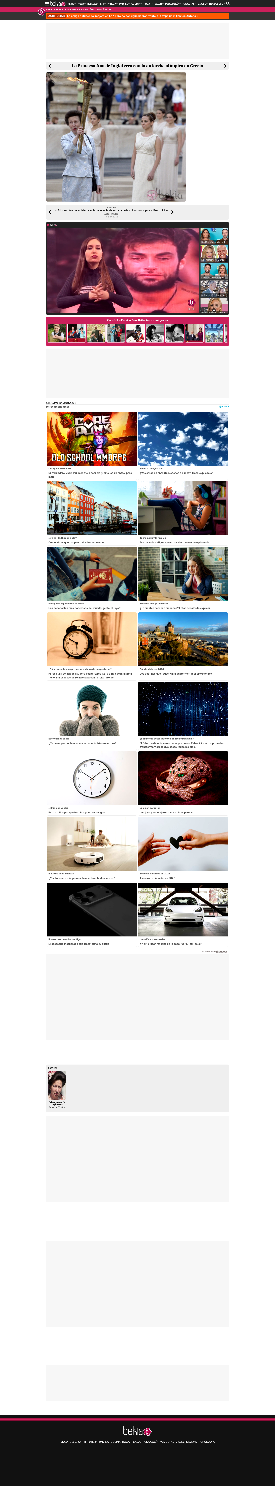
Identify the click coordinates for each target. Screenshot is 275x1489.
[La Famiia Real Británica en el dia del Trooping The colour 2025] (76, 333)
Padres (104, 1442)
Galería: (137, 320)
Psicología (150, 1442)
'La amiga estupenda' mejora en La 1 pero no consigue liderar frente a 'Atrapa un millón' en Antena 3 (123, 16)
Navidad (191, 1442)
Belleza (75, 1442)
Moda (64, 1442)
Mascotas (167, 1442)
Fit (84, 1442)
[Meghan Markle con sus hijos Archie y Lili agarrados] (214, 333)
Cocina (116, 1442)
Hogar (126, 1442)
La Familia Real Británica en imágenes (89, 9)
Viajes (180, 1442)
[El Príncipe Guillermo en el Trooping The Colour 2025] (135, 333)
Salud (137, 1442)
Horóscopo (207, 1442)
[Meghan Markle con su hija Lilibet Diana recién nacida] (174, 333)
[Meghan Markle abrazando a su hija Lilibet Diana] (155, 333)
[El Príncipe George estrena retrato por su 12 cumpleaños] (57, 333)
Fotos (59, 9)
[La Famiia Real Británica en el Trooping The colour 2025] (115, 333)
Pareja (93, 1442)
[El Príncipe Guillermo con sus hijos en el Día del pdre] (96, 333)
